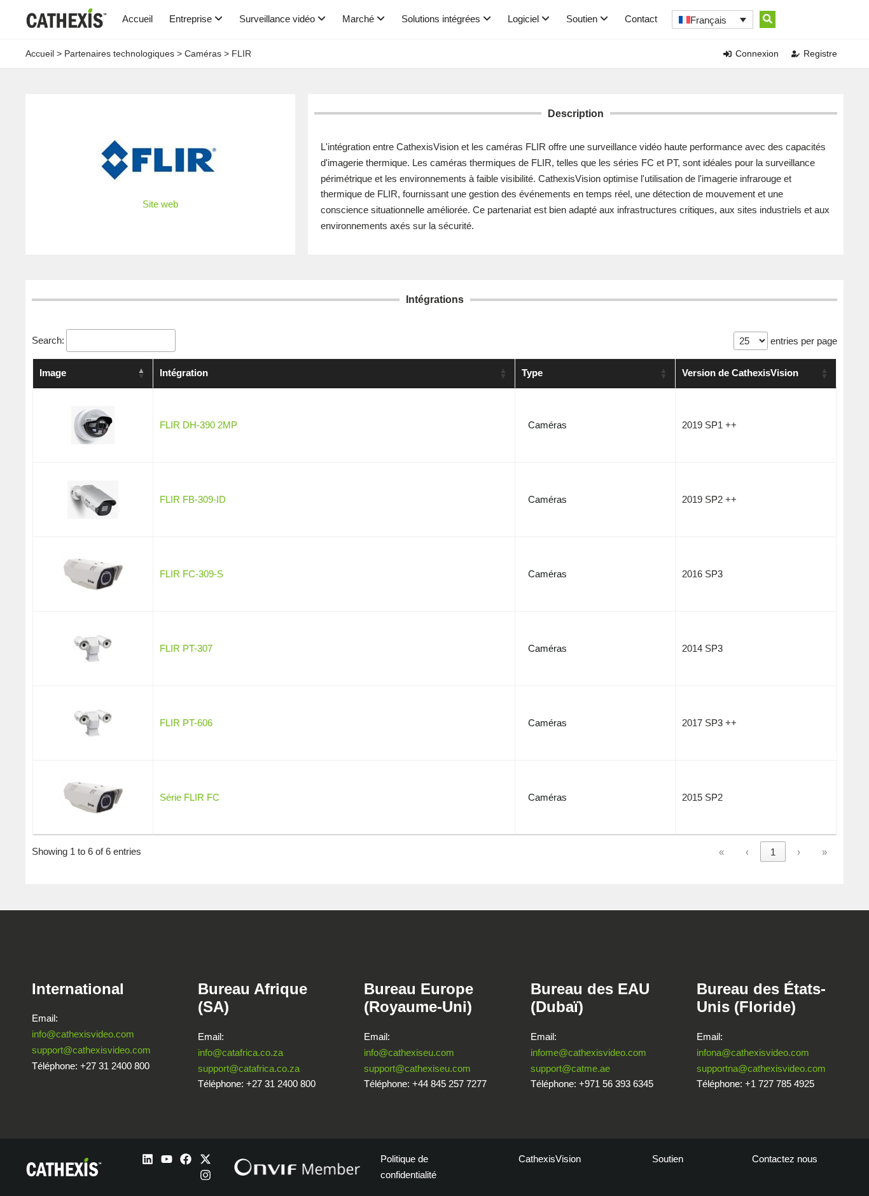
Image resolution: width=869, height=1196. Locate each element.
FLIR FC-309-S (191, 573)
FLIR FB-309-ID (193, 499)
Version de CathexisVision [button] (740, 372)
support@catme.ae (570, 1068)
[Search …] (767, 19)
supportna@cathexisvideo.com (761, 1068)
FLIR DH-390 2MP (198, 424)
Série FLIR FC (189, 797)
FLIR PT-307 (186, 648)
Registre (820, 53)
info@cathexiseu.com (409, 1052)
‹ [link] (747, 852)
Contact (641, 18)
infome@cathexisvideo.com (588, 1052)
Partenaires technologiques (119, 53)
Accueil (137, 18)
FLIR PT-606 (186, 722)
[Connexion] (727, 54)
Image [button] (52, 372)
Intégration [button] (184, 372)
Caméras (202, 53)
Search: (48, 340)
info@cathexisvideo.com (83, 1034)
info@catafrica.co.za (240, 1052)
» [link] (824, 852)
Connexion (757, 53)
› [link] (798, 852)
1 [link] (772, 852)
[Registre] (795, 54)
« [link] (721, 852)
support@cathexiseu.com (417, 1068)
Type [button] (532, 372)
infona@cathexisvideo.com (753, 1052)
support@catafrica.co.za (249, 1068)
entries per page (802, 340)
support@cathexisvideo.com (91, 1050)
